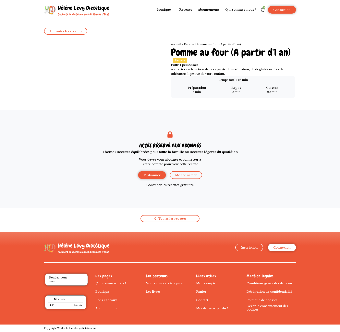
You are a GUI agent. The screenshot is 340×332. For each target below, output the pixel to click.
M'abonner (152, 175)
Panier (201, 291)
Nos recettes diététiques (164, 283)
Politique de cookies (262, 300)
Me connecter (186, 175)
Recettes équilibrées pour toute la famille (150, 152)
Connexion (282, 10)
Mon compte (206, 283)
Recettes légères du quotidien (214, 152)
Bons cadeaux (106, 300)
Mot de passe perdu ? (212, 308)
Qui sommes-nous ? (240, 9)
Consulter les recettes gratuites (170, 185)
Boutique (164, 9)
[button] (65, 31)
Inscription (249, 247)
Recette (189, 44)
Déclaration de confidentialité (269, 291)
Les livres (153, 291)
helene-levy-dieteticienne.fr (83, 328)
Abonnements (208, 9)
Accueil (176, 44)
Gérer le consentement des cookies (267, 307)
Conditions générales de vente (270, 283)
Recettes (185, 9)
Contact (202, 300)
